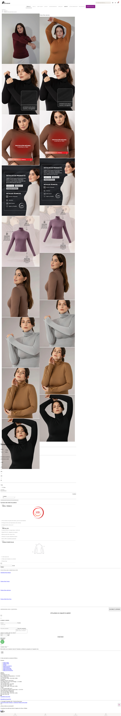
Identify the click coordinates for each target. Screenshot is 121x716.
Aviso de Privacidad (7, 668)
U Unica (3, 487)
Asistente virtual (4, 646)
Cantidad (4, 496)
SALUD (46, 6)
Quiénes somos (6, 663)
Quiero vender (6, 662)
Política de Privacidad (7, 669)
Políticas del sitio (6, 667)
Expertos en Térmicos (7, 665)
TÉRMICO (28, 6)
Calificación (3, 624)
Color (8, 634)
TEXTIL (34, 6)
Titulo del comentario (21, 628)
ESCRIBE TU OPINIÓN (114, 609)
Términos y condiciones (13, 702)
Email (13, 565)
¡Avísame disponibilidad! (3, 490)
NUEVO (66, 6)
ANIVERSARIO (82, 6)
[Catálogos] (112, 2)
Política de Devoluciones (8, 670)
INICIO (4, 9)
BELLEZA (61, 6)
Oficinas (4, 664)
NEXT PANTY (40, 6)
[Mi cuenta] (115, 2)
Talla (8, 635)
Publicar (2, 639)
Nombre (19, 622)
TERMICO (5, 10)
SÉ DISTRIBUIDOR (74, 6)
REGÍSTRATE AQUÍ (90, 6)
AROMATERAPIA (53, 6)
